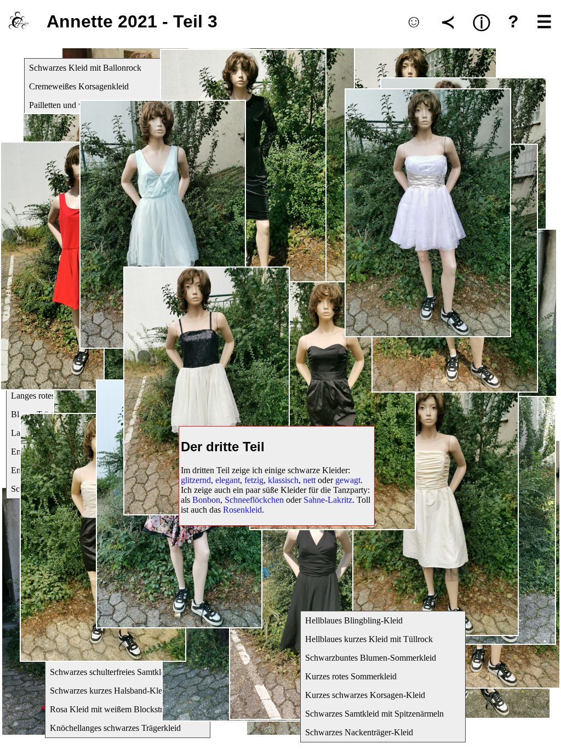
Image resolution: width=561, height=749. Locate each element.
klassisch (283, 480)
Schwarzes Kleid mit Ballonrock (85, 67)
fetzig (254, 480)
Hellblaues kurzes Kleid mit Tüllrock (369, 639)
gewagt (347, 480)
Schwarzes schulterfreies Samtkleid (110, 672)
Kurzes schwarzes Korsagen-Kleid (365, 695)
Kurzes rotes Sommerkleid (351, 676)
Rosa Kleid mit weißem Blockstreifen (115, 709)
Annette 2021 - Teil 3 (132, 21)
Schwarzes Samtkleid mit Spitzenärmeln (374, 713)
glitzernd (196, 480)
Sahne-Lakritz (328, 499)
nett (309, 480)
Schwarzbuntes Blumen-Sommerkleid (370, 657)
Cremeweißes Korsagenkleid (79, 86)
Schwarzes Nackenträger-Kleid (359, 732)
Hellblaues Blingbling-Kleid (354, 620)
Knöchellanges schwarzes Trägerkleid (115, 728)
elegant (227, 480)
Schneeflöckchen (254, 499)
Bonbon (206, 499)
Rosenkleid (242, 509)
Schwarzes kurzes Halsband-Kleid (109, 690)
